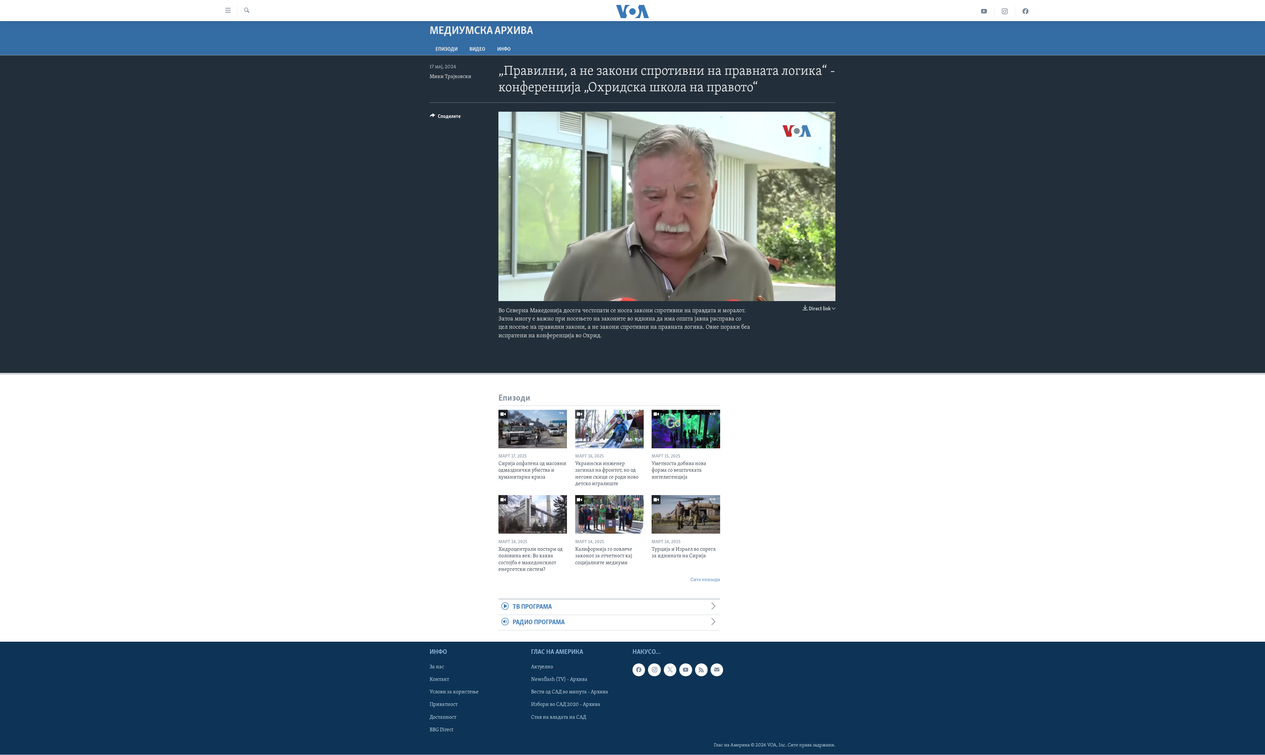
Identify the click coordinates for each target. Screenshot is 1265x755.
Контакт (439, 680)
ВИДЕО (477, 49)
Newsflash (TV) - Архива (559, 680)
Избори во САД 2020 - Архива (565, 705)
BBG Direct (441, 730)
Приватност (444, 705)
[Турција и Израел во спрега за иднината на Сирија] (686, 514)
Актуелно (542, 667)
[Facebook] (1025, 11)
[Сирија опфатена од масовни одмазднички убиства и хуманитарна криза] (532, 429)
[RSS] (701, 670)
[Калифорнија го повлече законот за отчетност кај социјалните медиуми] (609, 514)
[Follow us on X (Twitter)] (670, 670)
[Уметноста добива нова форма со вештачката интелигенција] (686, 429)
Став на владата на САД (558, 717)
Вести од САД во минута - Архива (569, 692)
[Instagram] (1005, 11)
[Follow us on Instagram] (654, 670)
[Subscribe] (717, 670)
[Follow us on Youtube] (685, 670)
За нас (437, 667)
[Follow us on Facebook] (638, 670)
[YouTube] (984, 11)
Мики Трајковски (450, 76)
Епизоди (447, 49)
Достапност (443, 717)
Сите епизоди (705, 579)
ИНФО (504, 49)
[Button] (445, 118)
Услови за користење (454, 692)
